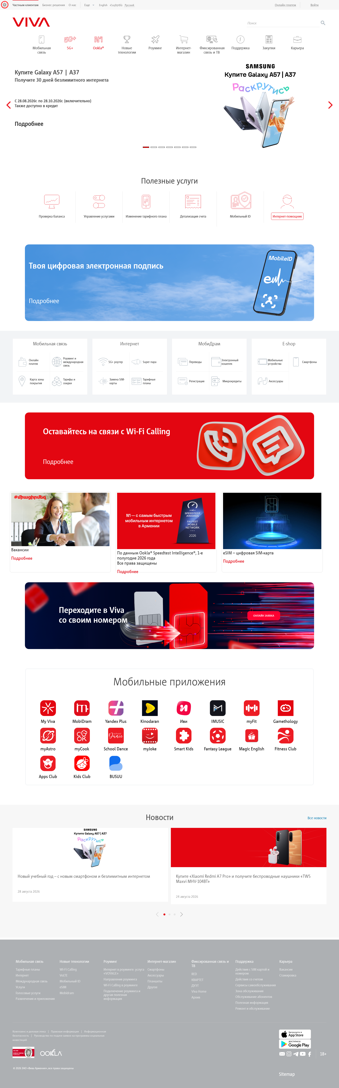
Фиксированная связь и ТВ (210, 963)
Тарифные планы (28, 969)
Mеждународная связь (31, 981)
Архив (195, 997)
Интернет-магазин (162, 961)
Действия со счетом (249, 979)
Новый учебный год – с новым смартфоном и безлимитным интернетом (84, 876)
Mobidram (67, 993)
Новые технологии (74, 961)
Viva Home (198, 991)
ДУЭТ (195, 985)
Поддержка (244, 961)
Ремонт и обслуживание (252, 1008)
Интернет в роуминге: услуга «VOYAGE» (124, 971)
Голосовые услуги (28, 993)
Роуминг (110, 961)
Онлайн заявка (263, 615)
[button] (8, 105)
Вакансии (286, 969)
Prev (157, 914)
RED (194, 974)
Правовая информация (65, 1031)
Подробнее (44, 300)
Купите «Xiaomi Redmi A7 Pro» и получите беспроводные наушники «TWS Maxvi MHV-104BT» (243, 879)
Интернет (22, 975)
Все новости (317, 818)
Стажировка (287, 975)
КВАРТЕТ (197, 980)
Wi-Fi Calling (68, 969)
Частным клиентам (25, 5)
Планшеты (155, 981)
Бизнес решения (53, 5)
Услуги (20, 987)
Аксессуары (156, 975)
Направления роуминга (120, 979)
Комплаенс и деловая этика (29, 1031)
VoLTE (63, 975)
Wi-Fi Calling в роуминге (121, 985)
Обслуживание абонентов (253, 997)
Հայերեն (116, 5)
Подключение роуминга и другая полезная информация (122, 995)
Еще (87, 5)
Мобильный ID (70, 981)
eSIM (63, 987)
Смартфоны (156, 969)
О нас (72, 5)
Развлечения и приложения (35, 999)
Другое (152, 987)
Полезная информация (251, 1002)
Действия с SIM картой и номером (252, 971)
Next (181, 914)
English (103, 5)
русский (129, 5)
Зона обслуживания (249, 991)
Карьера (285, 961)
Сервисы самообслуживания (255, 985)
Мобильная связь (29, 961)
